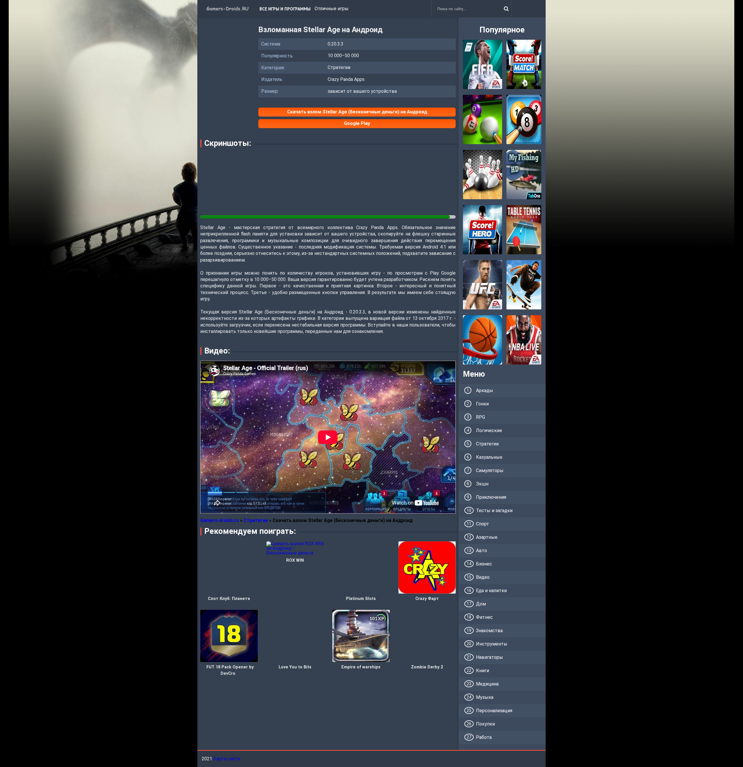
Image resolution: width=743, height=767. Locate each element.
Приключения (491, 497)
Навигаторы (489, 657)
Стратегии (487, 444)
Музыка (484, 697)
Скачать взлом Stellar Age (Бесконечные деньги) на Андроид (357, 112)
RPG (480, 417)
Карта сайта (226, 758)
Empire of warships (360, 667)
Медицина (487, 684)
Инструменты (491, 644)
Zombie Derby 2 (427, 667)
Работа (484, 737)
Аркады (484, 390)
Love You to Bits (295, 667)
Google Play (357, 123)
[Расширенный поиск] (506, 8)
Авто (481, 550)
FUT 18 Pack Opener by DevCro (230, 670)
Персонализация (494, 710)
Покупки (485, 724)
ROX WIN (295, 560)
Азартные (486, 537)
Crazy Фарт (427, 598)
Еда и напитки (491, 590)
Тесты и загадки (494, 510)
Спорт (482, 524)
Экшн (482, 484)
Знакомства (489, 630)
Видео (483, 577)
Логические (489, 430)
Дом (481, 604)
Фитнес (484, 617)
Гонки (482, 404)
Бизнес (484, 564)
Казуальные (489, 457)
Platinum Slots (361, 598)
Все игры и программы (285, 9)
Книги (482, 670)
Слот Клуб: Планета (229, 598)
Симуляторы (490, 470)
